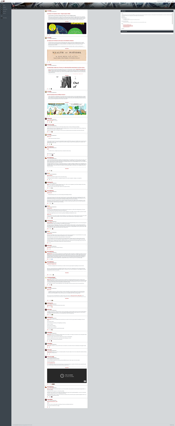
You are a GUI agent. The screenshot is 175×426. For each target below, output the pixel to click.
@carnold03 (49, 247)
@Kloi (48, 184)
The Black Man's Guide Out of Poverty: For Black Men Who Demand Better (62, 67)
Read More (67, 21)
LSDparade (49, 118)
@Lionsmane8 (49, 351)
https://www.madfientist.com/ (127, 24)
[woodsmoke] (52, 170)
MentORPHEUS (50, 146)
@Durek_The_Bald (50, 120)
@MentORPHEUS (49, 175)
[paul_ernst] (52, 217)
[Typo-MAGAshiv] (51, 170)
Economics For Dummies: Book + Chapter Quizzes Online (58, 13)
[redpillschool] (52, 259)
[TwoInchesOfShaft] (52, 274)
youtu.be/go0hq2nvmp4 (51, 362)
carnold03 (49, 10)
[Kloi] (52, 154)
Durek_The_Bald (50, 124)
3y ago (48, 125)
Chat (169, 6)
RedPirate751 (50, 182)
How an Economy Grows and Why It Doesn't (56, 94)
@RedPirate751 (49, 192)
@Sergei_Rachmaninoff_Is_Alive (52, 401)
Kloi (48, 173)
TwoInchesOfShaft (51, 277)
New (16, 8)
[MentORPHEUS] (52, 306)
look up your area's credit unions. (76, 295)
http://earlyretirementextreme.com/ (128, 25)
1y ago (48, 11)
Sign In (173, 1)
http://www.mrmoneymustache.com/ (128, 26)
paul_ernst (49, 245)
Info (172, 6)
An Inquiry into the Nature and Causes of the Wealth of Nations (60, 40)
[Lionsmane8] (52, 314)
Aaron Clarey (81, 67)
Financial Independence (20, 5)
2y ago (48, 119)
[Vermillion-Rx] (52, 131)
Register (169, 1)
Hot (13, 8)
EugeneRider (50, 399)
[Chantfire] (51, 88)
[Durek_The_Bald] (51, 396)
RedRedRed (49, 332)
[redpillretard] (51, 121)
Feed (166, 6)
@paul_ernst (49, 136)
